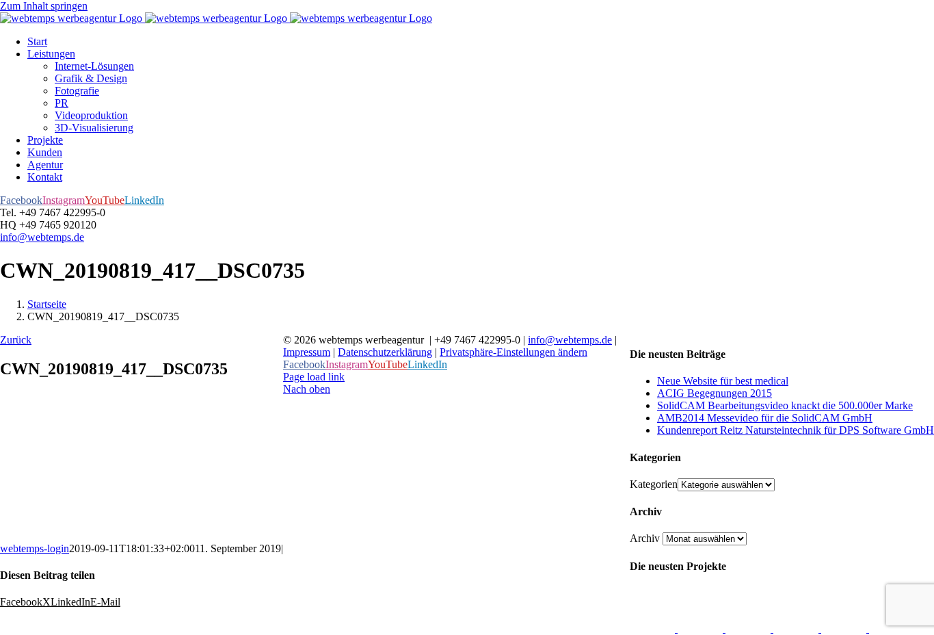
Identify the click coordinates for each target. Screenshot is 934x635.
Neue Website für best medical (722, 381)
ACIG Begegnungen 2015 (714, 393)
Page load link (314, 377)
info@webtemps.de (42, 237)
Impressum (306, 352)
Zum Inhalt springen (44, 6)
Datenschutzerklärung (385, 352)
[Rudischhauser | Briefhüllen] (701, 628)
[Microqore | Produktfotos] (891, 628)
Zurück (15, 340)
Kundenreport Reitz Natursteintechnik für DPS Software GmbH (795, 430)
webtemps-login (34, 548)
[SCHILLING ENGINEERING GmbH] (654, 628)
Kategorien (654, 484)
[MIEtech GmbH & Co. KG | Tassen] (845, 628)
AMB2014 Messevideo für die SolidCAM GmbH (764, 418)
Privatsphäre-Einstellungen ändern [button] (513, 352)
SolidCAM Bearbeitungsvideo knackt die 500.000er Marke (785, 405)
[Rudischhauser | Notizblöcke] (749, 628)
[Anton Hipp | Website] (797, 628)
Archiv (645, 538)
